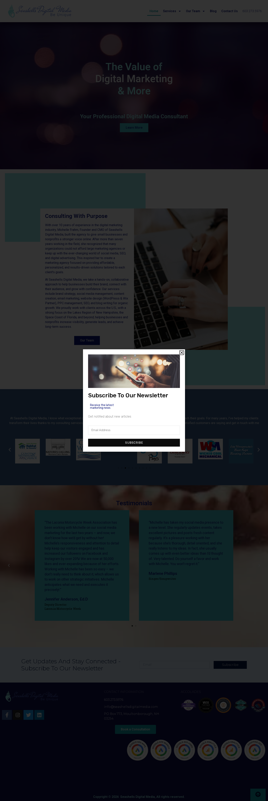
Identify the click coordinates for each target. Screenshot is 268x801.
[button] (182, 353)
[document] (134, 400)
